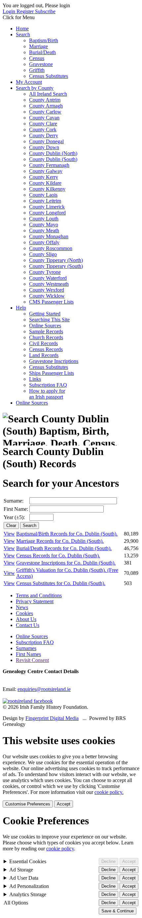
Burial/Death (42, 52)
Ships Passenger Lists (51, 373)
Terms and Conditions (39, 595)
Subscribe (45, 11)
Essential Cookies (27, 861)
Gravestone (41, 64)
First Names (28, 654)
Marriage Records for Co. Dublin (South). (60, 541)
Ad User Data (23, 878)
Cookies (24, 613)
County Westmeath (49, 284)
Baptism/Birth (43, 40)
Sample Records (46, 331)
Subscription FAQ (48, 385)
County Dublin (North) (53, 153)
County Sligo (43, 254)
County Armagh (46, 106)
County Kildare (45, 183)
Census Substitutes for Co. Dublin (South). (60, 583)
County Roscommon (50, 248)
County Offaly (44, 242)
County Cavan (44, 117)
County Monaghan (48, 236)
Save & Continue (117, 910)
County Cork (42, 129)
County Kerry (43, 177)
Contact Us (27, 625)
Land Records (43, 355)
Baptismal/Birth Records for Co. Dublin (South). (67, 534)
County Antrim (44, 100)
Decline (108, 861)
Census (36, 58)
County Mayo (43, 224)
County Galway (45, 171)
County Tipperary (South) (56, 266)
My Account (29, 82)
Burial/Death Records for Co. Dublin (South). (64, 548)
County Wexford (46, 290)
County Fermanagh (49, 165)
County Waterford (48, 278)
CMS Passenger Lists (51, 302)
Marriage (38, 46)
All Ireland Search (48, 94)
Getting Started (44, 313)
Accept (63, 804)
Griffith (37, 70)
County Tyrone (45, 272)
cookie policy (60, 848)
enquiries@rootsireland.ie (44, 689)
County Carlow (45, 112)
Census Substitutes (48, 76)
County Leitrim (45, 201)
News (22, 607)
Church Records (46, 337)
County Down (44, 147)
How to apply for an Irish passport (47, 394)
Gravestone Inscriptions (53, 361)
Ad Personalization (29, 886)
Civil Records (43, 343)
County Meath (44, 230)
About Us (26, 619)
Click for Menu (19, 17)
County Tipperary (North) (56, 260)
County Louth (43, 218)
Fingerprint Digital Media (52, 718)
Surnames (26, 648)
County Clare (43, 123)
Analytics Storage (27, 894)
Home (22, 28)
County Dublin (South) (53, 159)
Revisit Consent (32, 660)
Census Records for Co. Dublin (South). (58, 555)
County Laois (43, 195)
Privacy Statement (34, 601)
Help (21, 308)
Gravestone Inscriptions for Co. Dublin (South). (66, 563)
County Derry (43, 135)
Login (10, 11)
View (9, 534)
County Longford (47, 212)
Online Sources (45, 325)
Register (26, 11)
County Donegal (46, 141)
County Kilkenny (47, 189)
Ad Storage (21, 869)
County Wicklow (47, 296)
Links (35, 379)
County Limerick (47, 207)
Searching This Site (49, 319)
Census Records (46, 349)
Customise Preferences (27, 804)
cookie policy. (109, 792)
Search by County (34, 88)
